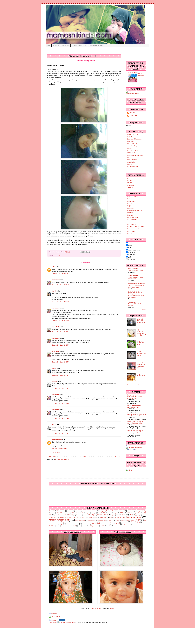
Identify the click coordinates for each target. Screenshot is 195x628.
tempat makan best (66, 525)
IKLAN (118, 515)
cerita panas (130, 511)
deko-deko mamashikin (63, 512)
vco (79, 525)
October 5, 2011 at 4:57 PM (60, 388)
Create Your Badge (131, 449)
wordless (109, 525)
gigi (128, 512)
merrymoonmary (96, 608)
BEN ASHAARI (133, 275)
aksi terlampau (61, 511)
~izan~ (54, 267)
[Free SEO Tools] (54, 617)
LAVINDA (84, 517)
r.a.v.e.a (129, 183)
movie (117, 520)
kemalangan (63, 517)
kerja (70, 517)
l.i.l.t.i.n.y (130, 199)
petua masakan (103, 522)
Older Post (117, 456)
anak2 (69, 511)
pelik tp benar (64, 522)
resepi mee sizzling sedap (141, 374)
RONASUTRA (96, 524)
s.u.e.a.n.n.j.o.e (132, 143)
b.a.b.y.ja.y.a (131, 231)
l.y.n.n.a (129, 164)
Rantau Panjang (135, 522)
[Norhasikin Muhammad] (134, 448)
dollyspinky (75, 512)
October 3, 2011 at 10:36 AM (60, 285)
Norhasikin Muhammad (132, 445)
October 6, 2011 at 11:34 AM (60, 418)
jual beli (144, 515)
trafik (74, 525)
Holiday (91, 515)
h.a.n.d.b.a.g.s (131, 224)
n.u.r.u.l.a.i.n (131, 162)
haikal (70, 515)
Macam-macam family (59, 520)
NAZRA (138, 520)
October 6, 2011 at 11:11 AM (60, 403)
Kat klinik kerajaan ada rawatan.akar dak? (134, 406)
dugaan (88, 512)
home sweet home (103, 515)
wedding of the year (93, 525)
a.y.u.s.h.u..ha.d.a (132, 196)
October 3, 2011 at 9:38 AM (60, 274)
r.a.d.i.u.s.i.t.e (131, 213)
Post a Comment (55, 452)
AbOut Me (52, 511)
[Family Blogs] (61, 620)
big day (101, 511)
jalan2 (131, 515)
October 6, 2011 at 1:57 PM (60, 433)
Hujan (112, 515)
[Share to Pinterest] (89, 252)
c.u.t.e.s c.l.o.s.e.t (132, 217)
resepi (77, 524)
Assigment (78, 511)
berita (94, 511)
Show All (144, 309)
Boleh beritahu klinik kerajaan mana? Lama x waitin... (136, 415)
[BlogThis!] (83, 252)
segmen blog (106, 524)
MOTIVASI (111, 520)
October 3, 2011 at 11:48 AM (60, 332)
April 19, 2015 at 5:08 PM (59, 448)
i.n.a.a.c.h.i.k (131, 153)
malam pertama (91, 520)
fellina (110, 512)
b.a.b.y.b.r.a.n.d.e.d (133, 229)
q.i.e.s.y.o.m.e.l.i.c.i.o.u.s (134, 210)
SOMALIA (51, 525)
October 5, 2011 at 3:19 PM (60, 375)
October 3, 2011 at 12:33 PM (60, 362)
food (121, 513)
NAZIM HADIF (130, 520)
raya (61, 524)
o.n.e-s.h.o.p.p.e (132, 220)
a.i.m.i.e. (129, 136)
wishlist (102, 525)
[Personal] (52, 620)
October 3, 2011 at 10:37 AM (60, 302)
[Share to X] (85, 252)
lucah (110, 517)
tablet (57, 525)
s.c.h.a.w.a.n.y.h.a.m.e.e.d (135, 155)
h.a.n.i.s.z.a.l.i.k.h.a (133, 150)
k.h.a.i (129, 157)
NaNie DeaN (132, 302)
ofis (145, 520)
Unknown (133, 112)
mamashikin (56, 280)
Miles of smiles (133, 269)
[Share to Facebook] (87, 252)
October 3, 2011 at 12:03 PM (60, 345)
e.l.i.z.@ (54, 381)
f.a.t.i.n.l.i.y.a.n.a (132, 160)
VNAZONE (130, 187)
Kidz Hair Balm (57, 439)
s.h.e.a (129, 148)
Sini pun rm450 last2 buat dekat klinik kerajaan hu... (135, 431)
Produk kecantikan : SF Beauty (141, 353)
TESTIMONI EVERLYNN (79, 45)
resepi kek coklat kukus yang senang (141, 320)
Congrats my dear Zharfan (135, 270)
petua (95, 522)
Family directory (53, 622)
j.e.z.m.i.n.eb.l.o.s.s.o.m (134, 139)
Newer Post (51, 456)
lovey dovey (103, 517)
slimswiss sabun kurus (138, 524)
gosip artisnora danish (60, 515)
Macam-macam (134, 517)
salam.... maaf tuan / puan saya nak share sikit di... (135, 422)
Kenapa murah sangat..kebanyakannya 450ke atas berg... (134, 396)
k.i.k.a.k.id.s (130, 208)
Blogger (112, 608)
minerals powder (102, 520)
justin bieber (54, 517)
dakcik (54, 291)
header (85, 515)
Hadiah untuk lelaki (133, 385)
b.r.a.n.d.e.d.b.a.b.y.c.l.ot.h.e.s (136, 226)
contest (53, 512)
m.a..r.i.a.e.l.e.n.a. (132, 134)
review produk (86, 524)
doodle (81, 512)
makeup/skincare (80, 520)
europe (94, 512)
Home (48, 45)
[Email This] (81, 252)
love (96, 517)
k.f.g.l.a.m (130, 215)
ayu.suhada (55, 327)
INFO (123, 515)
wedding (84, 525)
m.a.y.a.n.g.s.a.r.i (132, 222)
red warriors (69, 524)
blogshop (120, 511)
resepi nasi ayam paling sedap (140, 342)
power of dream (114, 522)
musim (123, 520)
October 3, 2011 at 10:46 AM (60, 321)
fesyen (115, 512)
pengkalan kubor (87, 522)
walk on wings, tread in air (136, 283)
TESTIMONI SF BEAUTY (96, 45)
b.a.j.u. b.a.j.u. (131, 201)
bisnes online (110, 511)
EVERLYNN (65, 45)
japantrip (138, 515)
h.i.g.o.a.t (130, 206)
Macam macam (119, 517)
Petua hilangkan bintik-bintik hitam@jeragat (141, 332)
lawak (90, 517)
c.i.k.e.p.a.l (130, 141)
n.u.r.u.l (129, 180)
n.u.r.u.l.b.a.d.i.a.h (132, 167)
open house (54, 522)
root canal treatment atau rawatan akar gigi (141, 365)
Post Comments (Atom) (62, 459)
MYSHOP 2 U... (132, 72)
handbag (78, 515)
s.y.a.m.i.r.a (130, 185)
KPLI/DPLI (76, 517)
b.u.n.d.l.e (130, 203)
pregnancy (124, 522)
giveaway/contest (135, 512)
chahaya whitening (141, 511)
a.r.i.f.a (129, 178)
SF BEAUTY (56, 45)
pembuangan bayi (75, 522)
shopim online (126, 524)
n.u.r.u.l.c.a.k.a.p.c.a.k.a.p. (135, 146)
